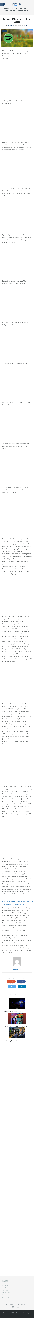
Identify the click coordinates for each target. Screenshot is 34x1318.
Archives (5, 1285)
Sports (14, 8)
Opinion (22, 8)
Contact (5, 1290)
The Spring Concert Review (12, 1041)
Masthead (5, 1295)
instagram (18, 1307)
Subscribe (5, 1297)
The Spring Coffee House (12, 1011)
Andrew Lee (11, 25)
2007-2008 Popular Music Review (15, 1026)
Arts (6, 11)
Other (12, 11)
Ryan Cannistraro (11, 1059)
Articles (4, 1288)
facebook (10, 1304)
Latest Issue (22, 11)
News (6, 8)
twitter (22, 1304)
